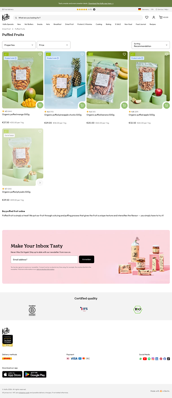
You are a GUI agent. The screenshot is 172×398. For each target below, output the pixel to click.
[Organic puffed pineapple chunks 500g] (64, 87)
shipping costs (24, 393)
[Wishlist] (147, 17)
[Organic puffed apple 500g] (149, 87)
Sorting (137, 43)
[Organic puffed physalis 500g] (22, 164)
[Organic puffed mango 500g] (22, 87)
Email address (20, 259)
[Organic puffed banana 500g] (107, 87)
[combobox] (78, 17)
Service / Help (163, 9)
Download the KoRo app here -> (101, 3)
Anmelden (86, 259)
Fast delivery (8, 9)
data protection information (45, 269)
